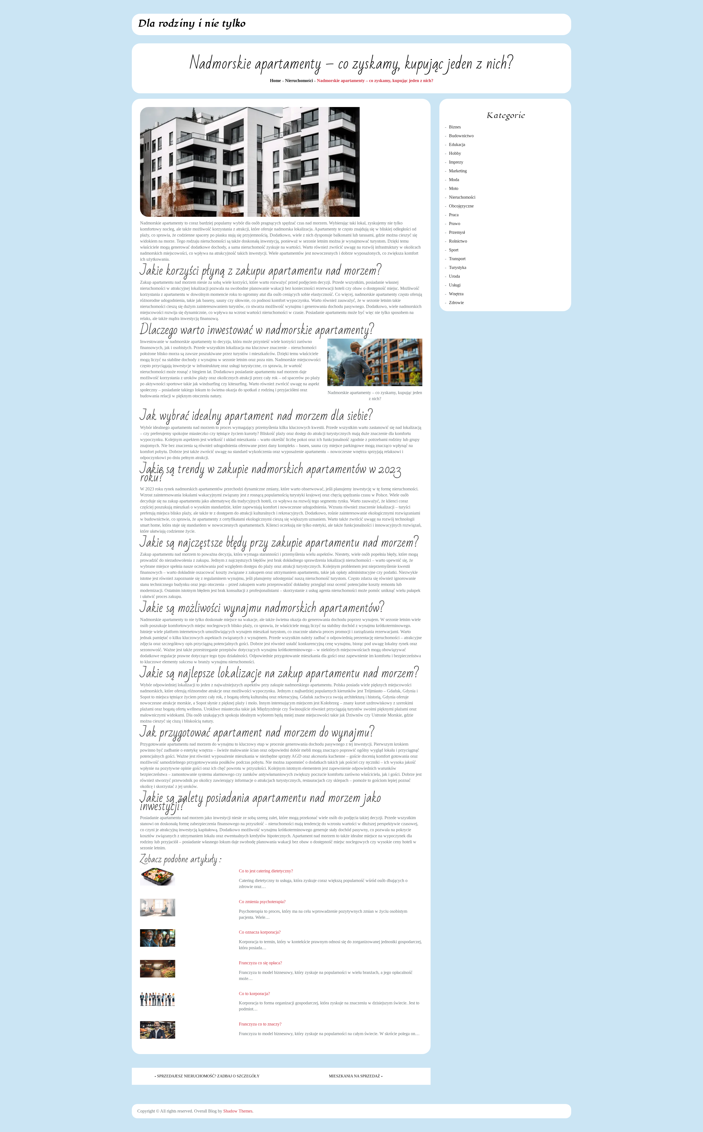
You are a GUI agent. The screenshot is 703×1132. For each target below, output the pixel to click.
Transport (457, 258)
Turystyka (457, 267)
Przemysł (457, 232)
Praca (454, 214)
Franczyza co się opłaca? (260, 962)
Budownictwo (461, 135)
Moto (453, 188)
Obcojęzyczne (461, 206)
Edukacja (457, 144)
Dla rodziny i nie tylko (191, 23)
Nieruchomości (462, 197)
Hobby (455, 153)
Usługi (455, 285)
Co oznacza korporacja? (260, 932)
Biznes (455, 127)
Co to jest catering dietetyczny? (266, 871)
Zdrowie (456, 302)
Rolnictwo (458, 241)
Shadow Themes (237, 1111)
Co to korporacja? (254, 993)
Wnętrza (456, 293)
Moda (454, 179)
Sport (453, 250)
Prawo (454, 223)
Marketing (458, 170)
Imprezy (456, 162)
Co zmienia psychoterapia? (262, 901)
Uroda (454, 276)
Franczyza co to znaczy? (260, 1024)
